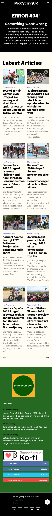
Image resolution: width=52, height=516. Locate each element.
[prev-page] (5, 357)
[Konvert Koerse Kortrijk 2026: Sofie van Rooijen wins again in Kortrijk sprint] (14, 222)
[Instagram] (20, 509)
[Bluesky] (38, 509)
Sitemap (16, 503)
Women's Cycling (10, 87)
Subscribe (43, 480)
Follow (44, 469)
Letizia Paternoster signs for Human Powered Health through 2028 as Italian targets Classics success (23, 441)
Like (45, 463)
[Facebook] (14, 509)
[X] (26, 509)
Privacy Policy (18, 500)
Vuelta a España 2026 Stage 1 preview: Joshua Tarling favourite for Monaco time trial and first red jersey (13, 318)
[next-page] (47, 357)
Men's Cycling (33, 87)
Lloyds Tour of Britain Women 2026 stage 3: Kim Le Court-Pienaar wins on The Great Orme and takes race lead (26, 416)
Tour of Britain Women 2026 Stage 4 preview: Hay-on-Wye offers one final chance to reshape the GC (38, 318)
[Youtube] (32, 509)
